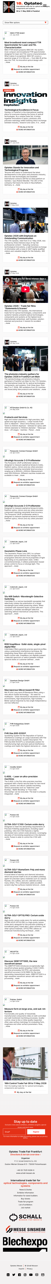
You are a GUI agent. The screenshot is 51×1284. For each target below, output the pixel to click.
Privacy (29, 1269)
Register (36, 1132)
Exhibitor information (25, 1193)
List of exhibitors (25, 1205)
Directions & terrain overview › (25, 1154)
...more (7, 62)
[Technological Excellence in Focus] (25, 106)
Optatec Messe (16, 1266)
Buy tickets (25, 1199)
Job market (25, 1208)
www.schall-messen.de (25, 1173)
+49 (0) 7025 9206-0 (25, 1170)
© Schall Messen (31, 1266)
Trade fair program (25, 1202)
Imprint (21, 1269)
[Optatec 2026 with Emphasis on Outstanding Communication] (25, 232)
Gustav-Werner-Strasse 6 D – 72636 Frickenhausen (25, 1164)
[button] (45, 5)
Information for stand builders (26, 1196)
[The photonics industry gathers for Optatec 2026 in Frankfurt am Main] (25, 370)
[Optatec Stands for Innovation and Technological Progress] (25, 164)
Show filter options (12, 22)
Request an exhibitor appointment (27, 69)
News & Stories (25, 1190)
